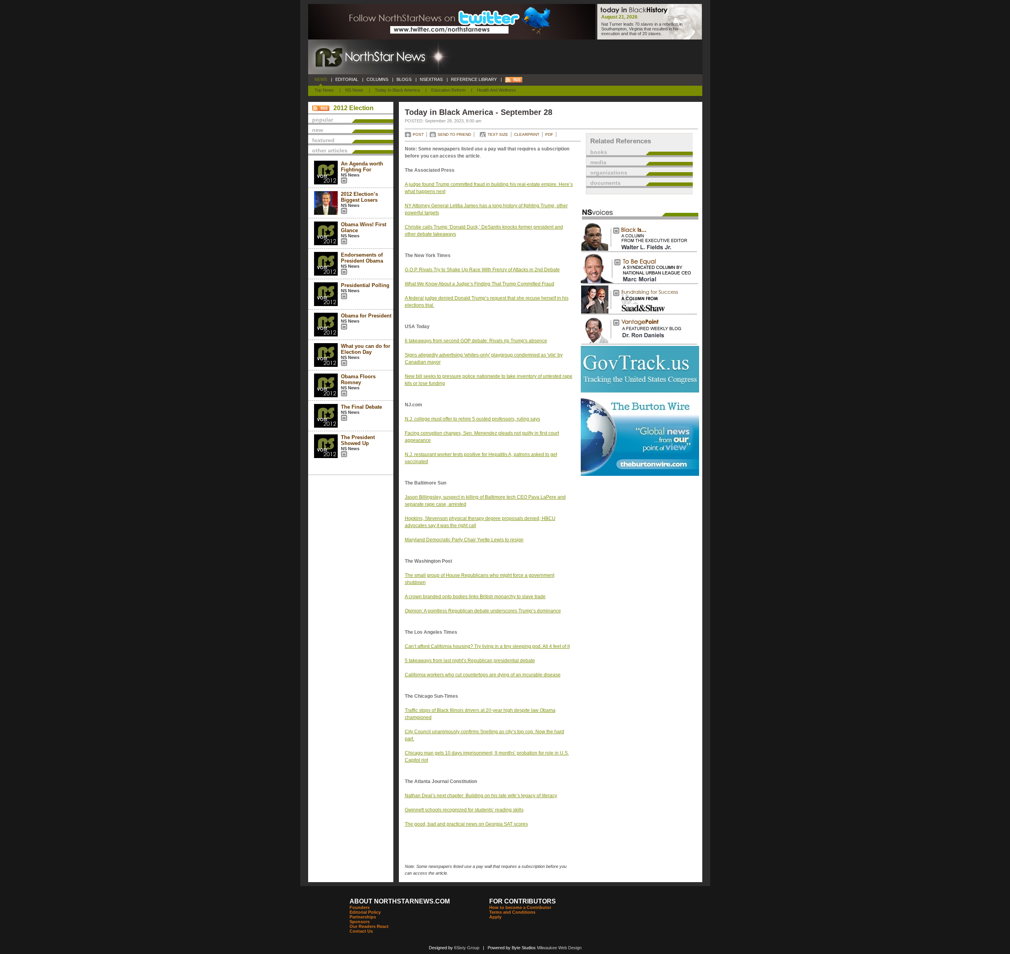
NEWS (320, 79)
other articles (330, 150)
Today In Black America (397, 90)
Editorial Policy (365, 912)
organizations (608, 172)
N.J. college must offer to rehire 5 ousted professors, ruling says (472, 419)
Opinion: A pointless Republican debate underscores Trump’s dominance (483, 611)
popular (322, 119)
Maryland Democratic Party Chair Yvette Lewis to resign (464, 540)
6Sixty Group (466, 947)
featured (323, 140)
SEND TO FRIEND (454, 134)
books (598, 152)
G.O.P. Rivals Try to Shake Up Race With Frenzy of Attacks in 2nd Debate (482, 269)
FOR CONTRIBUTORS (522, 901)
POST (418, 134)
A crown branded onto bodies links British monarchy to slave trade (475, 596)
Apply (495, 917)
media (598, 162)
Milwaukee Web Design (559, 947)
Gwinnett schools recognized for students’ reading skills (464, 810)
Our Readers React (369, 926)
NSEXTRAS (431, 79)
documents (605, 183)
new (317, 130)
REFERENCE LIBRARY (474, 79)
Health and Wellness (496, 90)
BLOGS (404, 79)
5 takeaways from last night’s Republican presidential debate (470, 660)
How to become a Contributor (520, 907)
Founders (360, 907)
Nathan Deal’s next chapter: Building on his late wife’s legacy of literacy (481, 795)
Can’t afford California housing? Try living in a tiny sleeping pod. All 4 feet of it (487, 646)
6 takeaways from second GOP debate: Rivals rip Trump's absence (476, 341)
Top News (324, 90)
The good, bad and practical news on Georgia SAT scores (466, 824)
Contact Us (361, 931)
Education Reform (448, 90)
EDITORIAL (347, 79)
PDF (549, 134)
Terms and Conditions (512, 912)
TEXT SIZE (498, 134)
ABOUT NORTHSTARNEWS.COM (400, 901)
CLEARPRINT (526, 134)
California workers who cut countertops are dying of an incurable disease (483, 675)
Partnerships (363, 917)
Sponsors (360, 921)
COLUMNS (377, 79)
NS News (354, 90)
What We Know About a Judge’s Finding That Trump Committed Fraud (479, 284)
